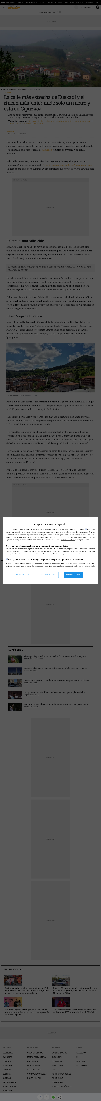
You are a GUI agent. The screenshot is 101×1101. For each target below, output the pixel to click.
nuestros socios (38, 529)
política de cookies (68, 540)
